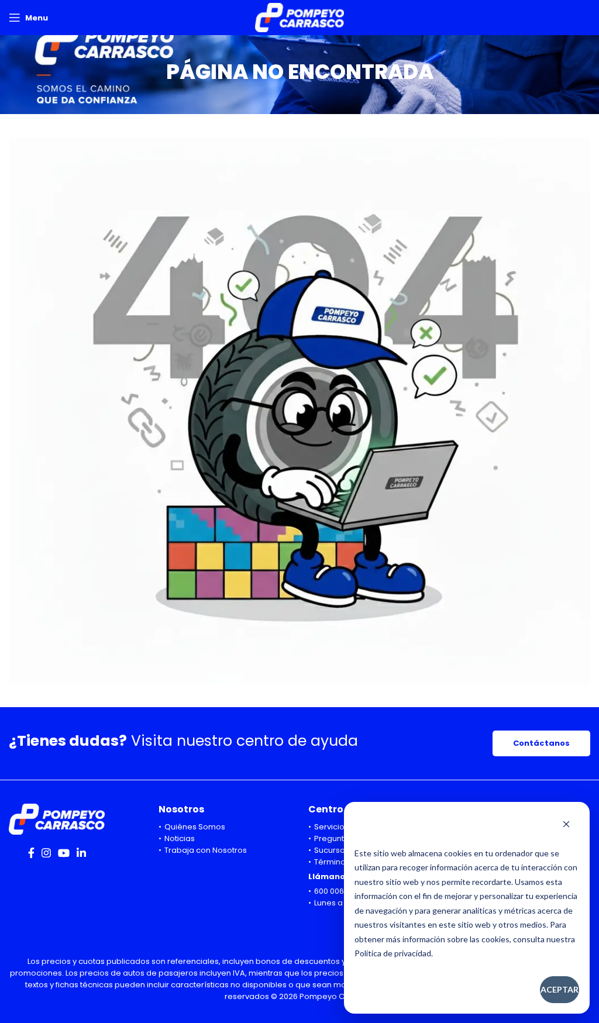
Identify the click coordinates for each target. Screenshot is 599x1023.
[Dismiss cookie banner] (566, 825)
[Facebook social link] (31, 852)
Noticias (179, 838)
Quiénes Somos (194, 826)
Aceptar (560, 989)
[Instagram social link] (46, 852)
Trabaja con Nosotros (205, 850)
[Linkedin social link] (81, 852)
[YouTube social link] (63, 852)
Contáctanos (541, 743)
